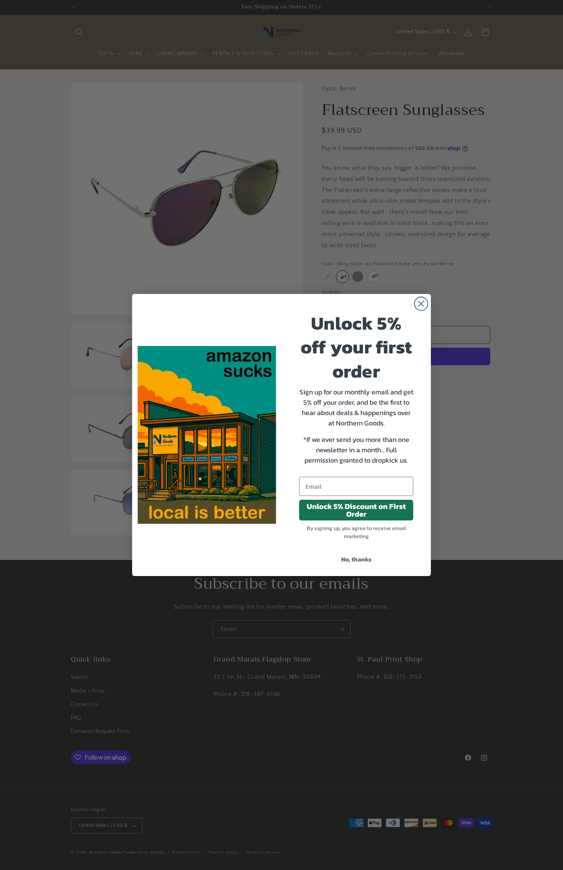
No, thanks (356, 559)
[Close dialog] (421, 303)
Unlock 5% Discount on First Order (356, 510)
